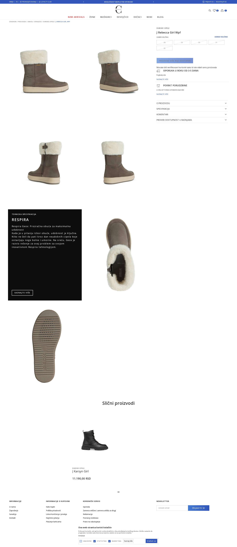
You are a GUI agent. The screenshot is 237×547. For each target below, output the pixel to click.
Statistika (102, 541)
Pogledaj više (161, 75)
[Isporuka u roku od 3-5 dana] (158, 70)
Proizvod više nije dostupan (175, 61)
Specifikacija (163, 109)
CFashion (12, 21)
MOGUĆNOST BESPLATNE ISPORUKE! (118, 2)
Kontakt (12, 518)
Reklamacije (88, 514)
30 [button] (199, 42)
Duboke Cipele (48, 21)
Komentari (162, 114)
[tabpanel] (94, 450)
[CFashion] (119, 9)
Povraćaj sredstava (90, 518)
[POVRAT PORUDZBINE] (158, 85)
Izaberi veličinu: (163, 37)
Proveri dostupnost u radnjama (174, 120)
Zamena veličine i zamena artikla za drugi (99, 510)
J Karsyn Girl (80, 471)
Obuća (30, 21)
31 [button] (216, 42)
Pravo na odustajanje (91, 521)
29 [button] (182, 42)
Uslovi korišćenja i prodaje (56, 514)
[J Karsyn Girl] (94, 438)
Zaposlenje (13, 510)
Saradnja (12, 514)
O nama (12, 507)
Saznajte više (22, 292)
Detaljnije (81, 535)
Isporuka (86, 507)
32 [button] (164, 48)
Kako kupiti (50, 507)
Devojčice (38, 21)
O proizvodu (163, 103)
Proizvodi (22, 21)
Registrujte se (221, 2)
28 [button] (164, 42)
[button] (114, 463)
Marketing (116, 541)
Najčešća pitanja (52, 518)
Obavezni (87, 541)
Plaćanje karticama (53, 521)
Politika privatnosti (53, 510)
